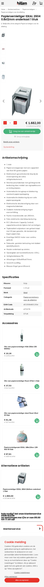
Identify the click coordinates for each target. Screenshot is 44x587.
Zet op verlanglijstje (23, 136)
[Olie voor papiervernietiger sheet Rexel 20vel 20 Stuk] (22, 402)
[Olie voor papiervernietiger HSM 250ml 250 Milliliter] (22, 335)
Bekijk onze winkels (11, 142)
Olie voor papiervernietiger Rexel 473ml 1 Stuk (21, 381)
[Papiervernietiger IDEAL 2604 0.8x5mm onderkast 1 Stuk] (22, 478)
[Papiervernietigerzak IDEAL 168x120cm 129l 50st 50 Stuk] (22, 436)
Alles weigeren (11, 576)
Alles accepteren (22, 580)
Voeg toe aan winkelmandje (24, 131)
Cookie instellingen (22, 572)
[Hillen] (22, 5)
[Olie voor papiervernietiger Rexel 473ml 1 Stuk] (22, 370)
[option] (3, 35)
